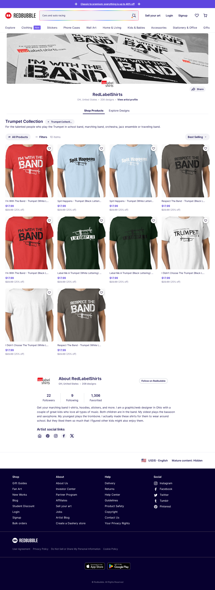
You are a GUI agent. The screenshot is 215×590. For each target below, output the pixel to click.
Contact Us (112, 517)
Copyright (111, 511)
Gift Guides (19, 483)
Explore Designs (119, 110)
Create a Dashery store (70, 523)
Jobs (59, 511)
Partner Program (66, 494)
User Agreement (21, 548)
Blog (15, 500)
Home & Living (112, 27)
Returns (109, 489)
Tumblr (164, 500)
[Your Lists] (197, 15)
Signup (16, 517)
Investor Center (66, 489)
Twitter (164, 494)
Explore (10, 27)
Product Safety (114, 506)
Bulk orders (19, 523)
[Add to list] (49, 148)
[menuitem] (10, 27)
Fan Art (17, 489)
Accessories (158, 27)
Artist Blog (63, 517)
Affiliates (61, 500)
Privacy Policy (40, 548)
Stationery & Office (185, 27)
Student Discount (23, 506)
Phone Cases (71, 27)
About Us (62, 483)
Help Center (112, 494)
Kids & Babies (136, 27)
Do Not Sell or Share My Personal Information (75, 548)
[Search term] (133, 15)
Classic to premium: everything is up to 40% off (108, 4)
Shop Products (93, 110)
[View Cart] (206, 15)
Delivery (110, 483)
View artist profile (127, 99)
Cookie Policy (110, 548)
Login (15, 511)
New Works (19, 494)
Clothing (30, 27)
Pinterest (165, 506)
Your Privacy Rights (117, 523)
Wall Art (91, 27)
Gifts (206, 27)
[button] (108, 4)
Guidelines (111, 500)
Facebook (166, 489)
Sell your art (64, 506)
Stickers (52, 27)
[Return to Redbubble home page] (20, 15)
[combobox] (89, 15)
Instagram (166, 483)
